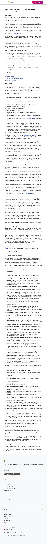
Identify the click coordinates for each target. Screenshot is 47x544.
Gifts (4, 492)
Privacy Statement (17, 33)
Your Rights (8, 74)
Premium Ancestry (7, 484)
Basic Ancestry (6, 482)
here (40, 296)
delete (33, 135)
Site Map (5, 522)
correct (27, 135)
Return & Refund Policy (8, 497)
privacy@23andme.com (13, 69)
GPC (14, 191)
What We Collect (10, 76)
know (25, 135)
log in (18, 138)
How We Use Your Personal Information (14, 78)
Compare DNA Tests (7, 490)
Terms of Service (7, 516)
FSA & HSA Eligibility (7, 499)
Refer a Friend (9, 529)
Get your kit (37, 2)
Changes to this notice (11, 80)
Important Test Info (7, 514)
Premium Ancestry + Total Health (10, 488)
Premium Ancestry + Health (9, 486)
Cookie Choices (31, 118)
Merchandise (6, 494)
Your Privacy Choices (8, 520)
